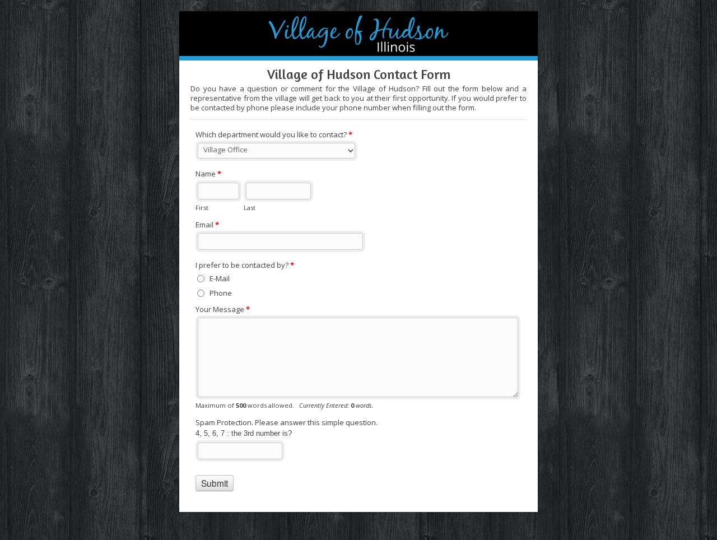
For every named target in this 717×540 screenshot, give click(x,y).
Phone (220, 293)
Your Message (222, 309)
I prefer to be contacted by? (244, 265)
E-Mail (219, 278)
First (201, 207)
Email (207, 225)
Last (249, 207)
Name (208, 174)
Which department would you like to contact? (273, 134)
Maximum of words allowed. (284, 405)
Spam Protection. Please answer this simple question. (286, 422)
